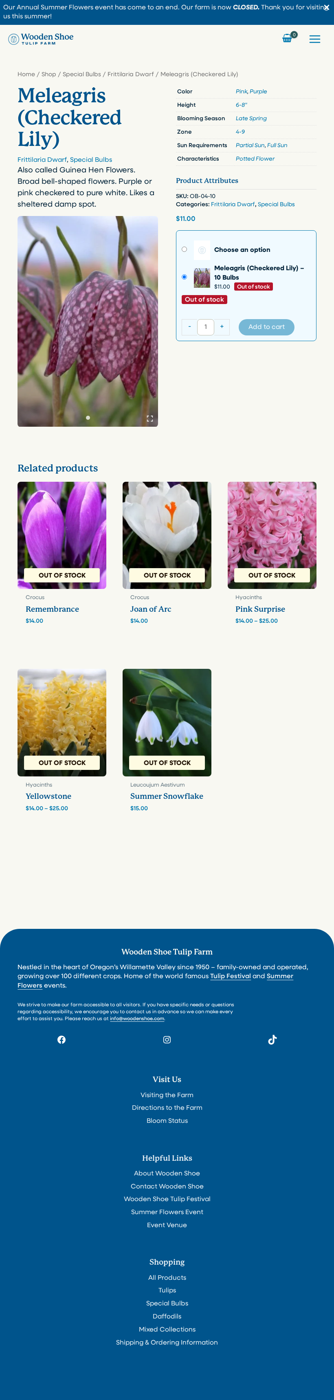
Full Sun (277, 146)
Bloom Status (167, 1121)
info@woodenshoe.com (137, 1018)
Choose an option (242, 250)
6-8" (241, 105)
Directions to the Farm (167, 1108)
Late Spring (251, 119)
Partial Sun (250, 146)
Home (26, 75)
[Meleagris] (88, 321)
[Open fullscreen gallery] (150, 418)
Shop (49, 75)
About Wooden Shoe (167, 1174)
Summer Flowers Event (167, 1212)
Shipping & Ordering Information (167, 1343)
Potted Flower (255, 159)
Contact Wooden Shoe (167, 1187)
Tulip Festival (230, 976)
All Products (167, 1278)
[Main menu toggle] (315, 39)
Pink (241, 92)
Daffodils (167, 1317)
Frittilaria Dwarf (131, 75)
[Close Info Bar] (326, 8)
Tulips (167, 1291)
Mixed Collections (167, 1330)
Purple (258, 92)
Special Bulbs (82, 75)
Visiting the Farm (167, 1095)
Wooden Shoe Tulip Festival (167, 1199)
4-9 (240, 132)
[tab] (88, 418)
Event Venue (167, 1225)
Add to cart (266, 327)
